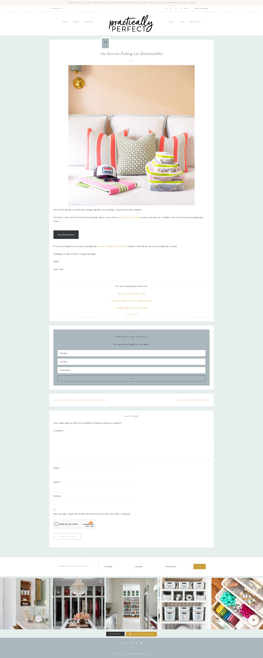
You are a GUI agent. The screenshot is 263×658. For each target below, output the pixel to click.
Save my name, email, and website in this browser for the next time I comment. (92, 514)
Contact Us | (120, 654)
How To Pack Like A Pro (131, 293)
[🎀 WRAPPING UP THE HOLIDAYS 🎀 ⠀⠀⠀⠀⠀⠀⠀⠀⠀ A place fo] (237, 603)
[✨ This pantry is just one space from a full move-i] (131, 603)
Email (56, 482)
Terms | (130, 654)
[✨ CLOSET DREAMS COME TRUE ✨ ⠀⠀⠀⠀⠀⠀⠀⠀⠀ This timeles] (78, 603)
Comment (59, 430)
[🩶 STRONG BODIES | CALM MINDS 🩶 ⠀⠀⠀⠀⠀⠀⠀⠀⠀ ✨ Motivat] (184, 603)
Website (57, 496)
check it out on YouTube (129, 217)
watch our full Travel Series (112, 246)
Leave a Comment (131, 314)
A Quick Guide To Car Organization (131, 300)
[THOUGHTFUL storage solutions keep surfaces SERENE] (26, 603)
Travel (131, 61)
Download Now (66, 234)
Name (57, 468)
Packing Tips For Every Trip (131, 308)
